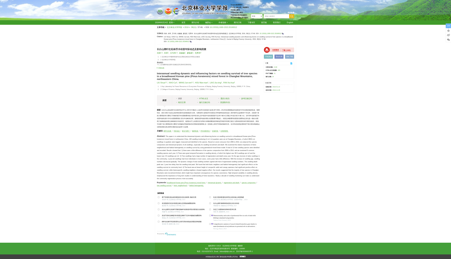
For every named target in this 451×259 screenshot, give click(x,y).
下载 (286, 50)
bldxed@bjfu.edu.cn (227, 251)
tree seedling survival (164, 185)
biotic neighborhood (180, 185)
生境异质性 (224, 131)
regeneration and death (232, 183)
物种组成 (195, 131)
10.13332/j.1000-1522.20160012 (223, 27)
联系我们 (277, 22)
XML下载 (289, 57)
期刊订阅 (237, 22)
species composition (249, 183)
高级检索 (291, 12)
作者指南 (222, 22)
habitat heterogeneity (196, 185)
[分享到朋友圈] (448, 40)
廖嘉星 (190, 53)
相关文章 (182, 102)
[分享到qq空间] (448, 30)
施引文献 (204, 102)
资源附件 (225, 102)
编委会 (208, 22)
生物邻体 (215, 131)
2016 (186, 27)
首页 (183, 22)
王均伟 (173, 53)
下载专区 (251, 22)
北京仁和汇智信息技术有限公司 (223, 257)
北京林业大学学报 (174, 27)
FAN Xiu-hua (228, 83)
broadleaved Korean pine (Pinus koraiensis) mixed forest (186, 183)
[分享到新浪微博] (448, 35)
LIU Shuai (161, 83)
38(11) (194, 27)
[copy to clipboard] (190, 41)
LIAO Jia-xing (215, 83)
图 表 (224, 99)
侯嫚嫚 (182, 53)
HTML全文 (203, 99)
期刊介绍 (195, 22)
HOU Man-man (201, 83)
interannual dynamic (215, 183)
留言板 (264, 22)
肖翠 (166, 53)
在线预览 (275, 50)
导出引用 (279, 57)
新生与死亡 (186, 131)
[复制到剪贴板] (282, 33)
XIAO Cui (173, 83)
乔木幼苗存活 (205, 131)
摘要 (180, 99)
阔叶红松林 (168, 131)
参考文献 (246, 99)
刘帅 (159, 53)
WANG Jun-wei (185, 83)
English (290, 22)
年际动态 (177, 131)
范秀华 (197, 53)
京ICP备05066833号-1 (244, 251)
